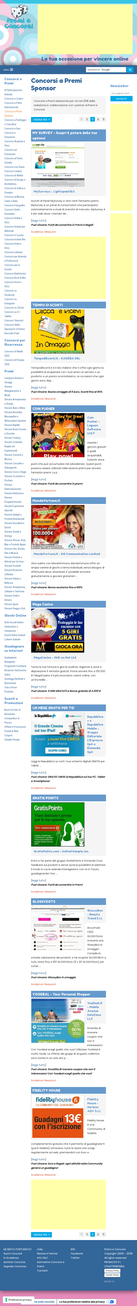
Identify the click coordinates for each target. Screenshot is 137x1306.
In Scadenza (11, 1258)
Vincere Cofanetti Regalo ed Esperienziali (13, 446)
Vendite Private (12, 739)
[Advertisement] (85, 29)
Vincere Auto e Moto (14, 408)
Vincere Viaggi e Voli (14, 608)
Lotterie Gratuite (12, 639)
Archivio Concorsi (14, 1262)
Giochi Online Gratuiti (14, 635)
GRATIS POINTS (45, 798)
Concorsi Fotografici (14, 205)
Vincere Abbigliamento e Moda (12, 391)
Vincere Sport (11, 604)
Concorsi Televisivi (13, 320)
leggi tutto (38, 220)
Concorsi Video (12, 324)
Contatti (42, 1270)
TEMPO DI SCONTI (47, 305)
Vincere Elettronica (14, 493)
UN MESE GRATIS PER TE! (53, 708)
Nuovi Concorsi (13, 1253)
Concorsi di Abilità (13, 175)
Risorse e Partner (47, 1253)
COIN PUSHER (43, 409)
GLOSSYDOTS (43, 902)
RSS (73, 1249)
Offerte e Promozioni (15, 726)
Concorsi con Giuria (14, 166)
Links (40, 1249)
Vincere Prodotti (12, 565)
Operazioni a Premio (14, 329)
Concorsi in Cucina (14, 235)
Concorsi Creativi (13, 171)
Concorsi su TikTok (14, 307)
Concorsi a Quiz (12, 128)
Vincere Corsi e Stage (15, 472)
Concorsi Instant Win (15, 239)
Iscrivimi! (121, 98)
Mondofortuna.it (46, 501)
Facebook (77, 1253)
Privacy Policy (112, 1270)
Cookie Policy (112, 1275)
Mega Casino (42, 604)
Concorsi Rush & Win (15, 277)
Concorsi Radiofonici (15, 273)
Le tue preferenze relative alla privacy (82, 1301)
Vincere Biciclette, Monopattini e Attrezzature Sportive (15, 416)
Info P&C (42, 1258)
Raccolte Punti (11, 333)
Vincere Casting (12, 437)
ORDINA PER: (40, 119)
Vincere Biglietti (12, 425)
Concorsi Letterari (13, 252)
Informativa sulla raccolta (38, 1301)
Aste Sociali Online (14, 622)
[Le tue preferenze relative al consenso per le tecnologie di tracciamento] (18, 1299)
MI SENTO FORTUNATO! (17, 1249)
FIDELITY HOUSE (46, 1090)
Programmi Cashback (15, 666)
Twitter (75, 1258)
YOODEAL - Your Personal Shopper (61, 994)
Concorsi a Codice (13, 98)
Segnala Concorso (15, 1266)
